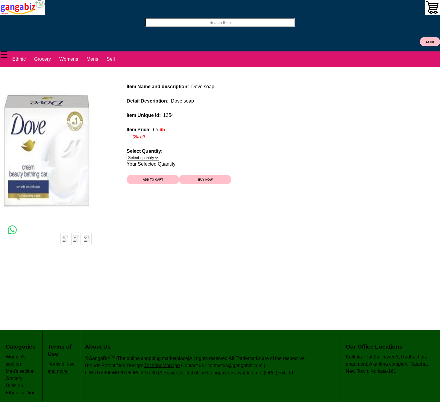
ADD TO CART (153, 179)
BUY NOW (205, 179)
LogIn (430, 41)
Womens (68, 59)
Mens (92, 59)
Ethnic (19, 59)
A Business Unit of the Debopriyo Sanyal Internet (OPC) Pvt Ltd (226, 372)
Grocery (42, 59)
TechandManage (162, 365)
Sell (111, 59)
